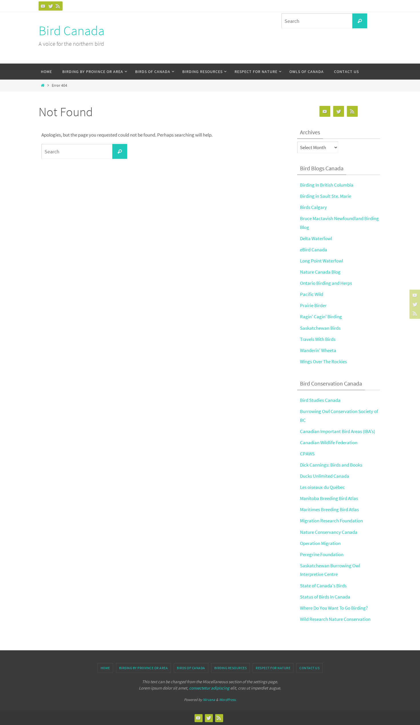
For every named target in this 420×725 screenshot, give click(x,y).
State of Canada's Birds (323, 585)
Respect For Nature (273, 668)
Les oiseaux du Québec (322, 487)
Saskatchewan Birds (320, 328)
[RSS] (58, 6)
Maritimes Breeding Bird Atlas (329, 509)
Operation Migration (320, 543)
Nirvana (209, 699)
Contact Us (309, 668)
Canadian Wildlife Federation (328, 442)
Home (105, 668)
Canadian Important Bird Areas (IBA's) (337, 431)
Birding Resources (230, 668)
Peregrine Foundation (321, 554)
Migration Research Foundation (331, 520)
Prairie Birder (313, 305)
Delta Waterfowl (316, 238)
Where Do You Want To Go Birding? (334, 608)
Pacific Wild (311, 294)
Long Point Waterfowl (321, 261)
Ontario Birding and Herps (326, 283)
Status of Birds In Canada (325, 597)
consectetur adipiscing (209, 688)
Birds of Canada (191, 668)
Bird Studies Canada (320, 400)
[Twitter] (50, 6)
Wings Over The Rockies (323, 361)
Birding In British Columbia (326, 185)
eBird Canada (313, 249)
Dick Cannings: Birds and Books (331, 465)
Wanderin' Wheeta (318, 350)
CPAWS (307, 454)
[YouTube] (43, 6)
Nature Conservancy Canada (328, 532)
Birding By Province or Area (143, 668)
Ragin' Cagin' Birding (321, 316)
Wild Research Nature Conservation (335, 619)
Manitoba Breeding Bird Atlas (329, 498)
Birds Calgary (313, 207)
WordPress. (227, 699)
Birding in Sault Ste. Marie (325, 196)
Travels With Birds (317, 339)
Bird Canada (72, 30)
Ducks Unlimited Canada (324, 476)
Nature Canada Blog (320, 272)
